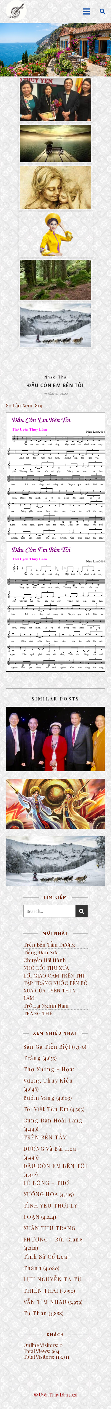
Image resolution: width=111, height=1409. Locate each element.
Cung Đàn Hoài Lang (53, 1120)
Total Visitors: (39, 1356)
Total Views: (37, 1351)
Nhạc (50, 377)
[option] (55, 49)
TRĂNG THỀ (38, 1013)
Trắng (32, 1057)
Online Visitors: (41, 1345)
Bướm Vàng (39, 1097)
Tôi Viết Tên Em (46, 1109)
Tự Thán (35, 1313)
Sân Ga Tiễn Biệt (47, 1046)
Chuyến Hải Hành (44, 960)
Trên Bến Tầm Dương (49, 944)
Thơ (62, 377)
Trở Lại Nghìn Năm (46, 1005)
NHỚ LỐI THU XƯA (46, 967)
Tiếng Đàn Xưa (41, 952)
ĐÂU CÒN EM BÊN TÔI (55, 1165)
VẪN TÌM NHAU (45, 1301)
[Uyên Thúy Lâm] (16, 10)
